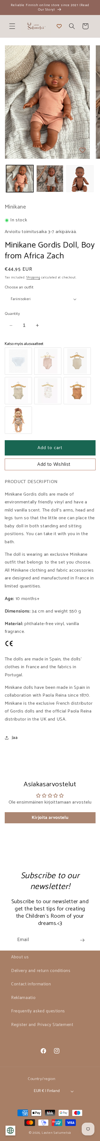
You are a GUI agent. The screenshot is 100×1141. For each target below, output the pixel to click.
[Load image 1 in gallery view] (19, 178)
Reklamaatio (23, 997)
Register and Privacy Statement (42, 1024)
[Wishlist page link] (59, 26)
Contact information (31, 984)
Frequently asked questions (38, 1011)
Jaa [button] (15, 737)
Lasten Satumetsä (56, 1133)
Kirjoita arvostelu (50, 817)
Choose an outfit (19, 287)
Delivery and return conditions (41, 970)
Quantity (12, 314)
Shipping (33, 277)
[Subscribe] (82, 940)
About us (20, 957)
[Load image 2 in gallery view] (50, 178)
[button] (12, 26)
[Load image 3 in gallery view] (80, 178)
